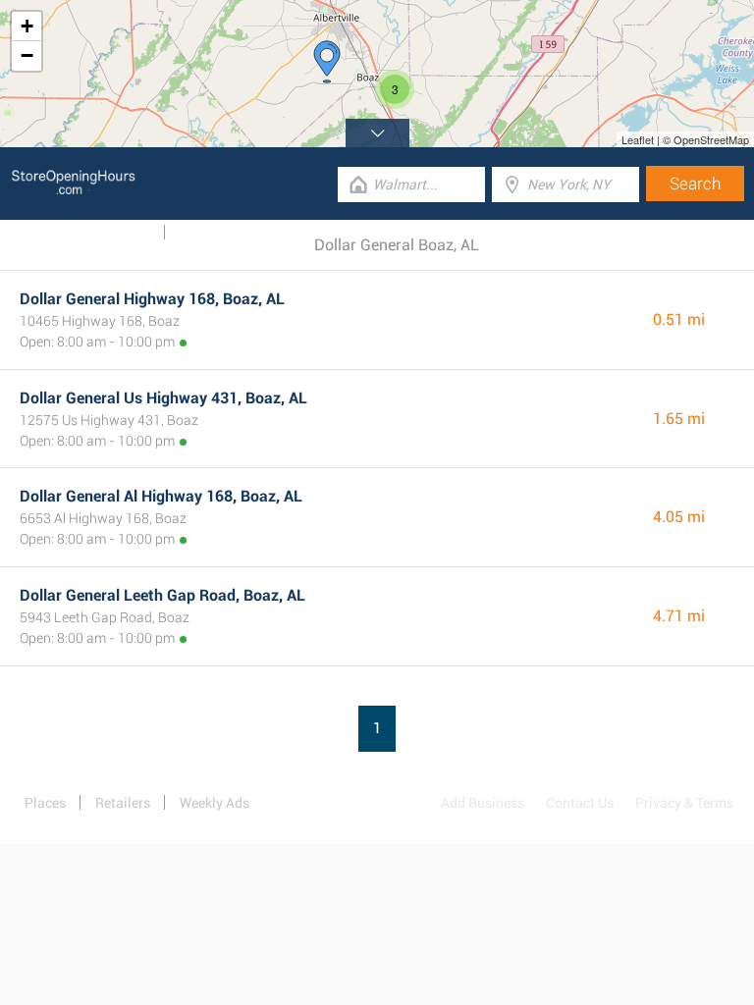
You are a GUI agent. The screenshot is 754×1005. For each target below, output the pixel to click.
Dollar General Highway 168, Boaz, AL (152, 299)
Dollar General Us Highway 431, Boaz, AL (163, 398)
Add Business (482, 803)
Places (45, 803)
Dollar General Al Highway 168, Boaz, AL (161, 496)
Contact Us (580, 803)
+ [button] (27, 26)
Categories (211, 232)
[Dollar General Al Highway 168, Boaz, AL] (327, 61)
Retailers (122, 803)
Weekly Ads (116, 232)
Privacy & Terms (684, 803)
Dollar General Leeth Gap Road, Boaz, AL (162, 595)
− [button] (27, 55)
